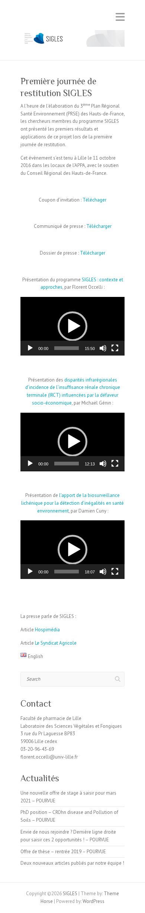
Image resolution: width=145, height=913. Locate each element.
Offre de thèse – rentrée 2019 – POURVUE (63, 851)
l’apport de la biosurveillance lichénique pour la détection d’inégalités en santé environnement (72, 503)
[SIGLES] (72, 40)
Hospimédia (47, 629)
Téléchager (94, 200)
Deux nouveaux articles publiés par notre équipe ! (72, 863)
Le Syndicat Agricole (56, 643)
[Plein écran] (115, 348)
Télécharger (99, 226)
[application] (72, 326)
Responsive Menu (120, 17)
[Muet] (103, 348)
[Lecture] (30, 348)
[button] (72, 326)
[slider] (66, 348)
